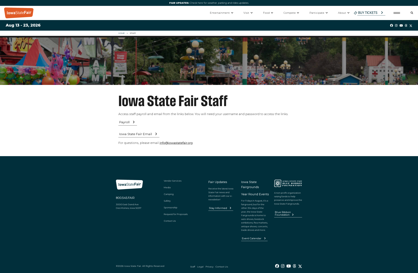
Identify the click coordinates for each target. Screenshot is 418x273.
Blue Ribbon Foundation (283, 213)
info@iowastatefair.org (176, 143)
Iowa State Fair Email (135, 134)
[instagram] (396, 25)
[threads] (406, 25)
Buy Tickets (368, 12)
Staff (192, 266)
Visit (246, 12)
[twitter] (410, 25)
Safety (167, 200)
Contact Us (170, 221)
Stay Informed (218, 208)
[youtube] (401, 25)
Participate (316, 12)
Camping (169, 194)
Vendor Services (172, 180)
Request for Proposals (176, 214)
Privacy (209, 266)
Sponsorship (170, 207)
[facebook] (391, 25)
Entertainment (220, 12)
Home (121, 33)
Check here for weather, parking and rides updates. (209, 2)
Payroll (124, 122)
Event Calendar (251, 238)
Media (167, 187)
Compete (289, 12)
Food (266, 12)
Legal (200, 266)
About (342, 12)
